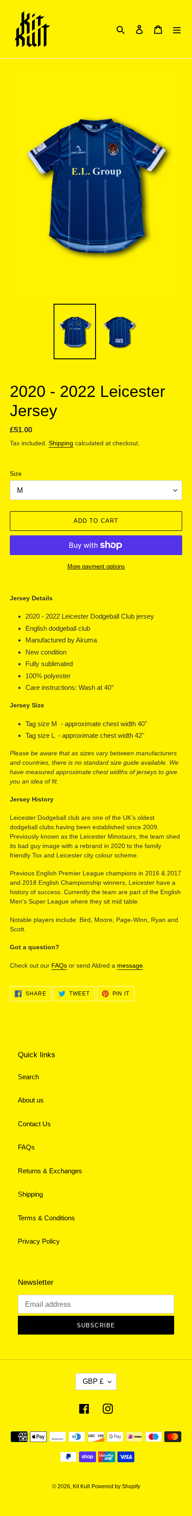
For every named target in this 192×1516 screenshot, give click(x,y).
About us (31, 1100)
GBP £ (93, 1381)
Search (28, 1077)
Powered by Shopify (116, 1486)
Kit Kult (81, 1486)
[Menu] (176, 29)
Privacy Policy (39, 1241)
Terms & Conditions (46, 1218)
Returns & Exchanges (50, 1171)
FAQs (59, 965)
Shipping (61, 443)
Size (15, 473)
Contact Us (34, 1124)
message (130, 965)
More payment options (96, 566)
